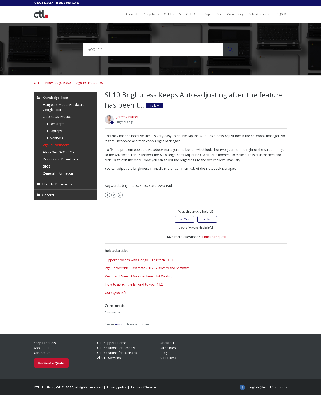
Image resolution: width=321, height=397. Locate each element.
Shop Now (151, 14)
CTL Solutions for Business (117, 352)
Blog (163, 352)
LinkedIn (120, 195)
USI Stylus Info (116, 292)
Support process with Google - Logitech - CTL (139, 260)
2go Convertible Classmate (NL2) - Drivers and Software (147, 268)
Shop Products (45, 343)
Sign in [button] (281, 14)
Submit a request (261, 14)
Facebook (107, 195)
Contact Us (42, 352)
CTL (37, 82)
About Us (132, 14)
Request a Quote (51, 363)
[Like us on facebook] (242, 387)
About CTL (42, 348)
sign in (119, 324)
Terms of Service (143, 387)
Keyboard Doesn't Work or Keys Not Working (139, 276)
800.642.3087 (44, 3)
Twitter (114, 195)
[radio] (184, 219)
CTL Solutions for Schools (116, 348)
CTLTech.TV (172, 14)
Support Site (213, 14)
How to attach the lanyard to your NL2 (134, 284)
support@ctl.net (68, 3)
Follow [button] (154, 106)
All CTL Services (109, 357)
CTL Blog (192, 14)
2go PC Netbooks (89, 82)
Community (235, 14)
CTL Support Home (111, 343)
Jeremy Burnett (128, 117)
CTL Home (168, 357)
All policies (168, 348)
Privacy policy (116, 387)
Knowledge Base (58, 82)
